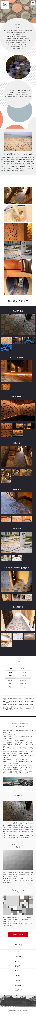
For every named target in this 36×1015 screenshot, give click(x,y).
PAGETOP (17, 944)
